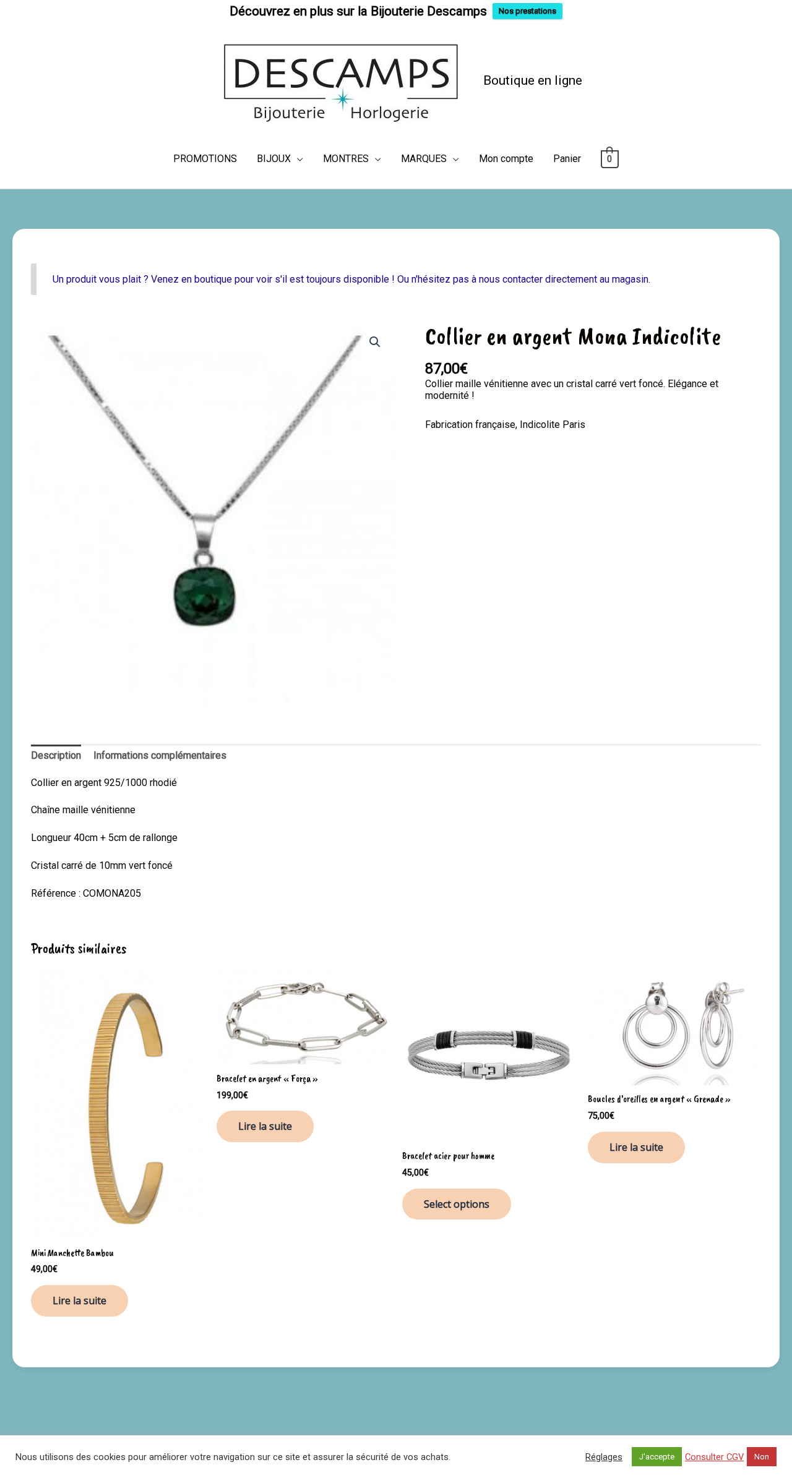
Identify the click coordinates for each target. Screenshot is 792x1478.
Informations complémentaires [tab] (159, 755)
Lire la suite (79, 1300)
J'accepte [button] (656, 1456)
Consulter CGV (714, 1457)
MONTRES (346, 158)
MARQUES (424, 158)
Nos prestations (527, 10)
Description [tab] (56, 755)
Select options (456, 1204)
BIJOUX (274, 158)
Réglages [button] (603, 1457)
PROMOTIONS (205, 158)
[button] (375, 342)
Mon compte (506, 158)
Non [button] (761, 1456)
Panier (567, 158)
